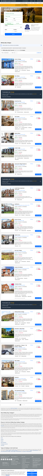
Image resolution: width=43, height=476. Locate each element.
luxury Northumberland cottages (5, 451)
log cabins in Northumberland (27, 451)
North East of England (14, 408)
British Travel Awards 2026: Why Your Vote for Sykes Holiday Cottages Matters (37, 465)
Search (13, 34)
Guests (6, 18)
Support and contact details (26, 458)
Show (13, 52)
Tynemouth (2, 445)
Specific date (9, 23)
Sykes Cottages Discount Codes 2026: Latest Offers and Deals (37, 460)
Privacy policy (24, 459)
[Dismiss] (41, 45)
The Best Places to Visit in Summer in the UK (36, 462)
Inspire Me (23, 468)
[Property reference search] (10, 3)
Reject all (32, 472)
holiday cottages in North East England (12, 450)
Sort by (3, 52)
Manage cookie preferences (26, 462)
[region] (21, 472)
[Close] (40, 94)
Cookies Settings (32, 470)
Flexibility (15, 29)
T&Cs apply (26, 5)
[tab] (9, 23)
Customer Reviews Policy (25, 464)
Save (32, 116)
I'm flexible (17, 23)
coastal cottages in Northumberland (16, 451)
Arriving (6, 25)
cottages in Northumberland (34, 450)
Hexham (2, 439)
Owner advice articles (25, 467)
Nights (6, 29)
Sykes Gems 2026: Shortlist (36, 458)
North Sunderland (3, 442)
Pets (14, 18)
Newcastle (2, 425)
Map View (39, 52)
